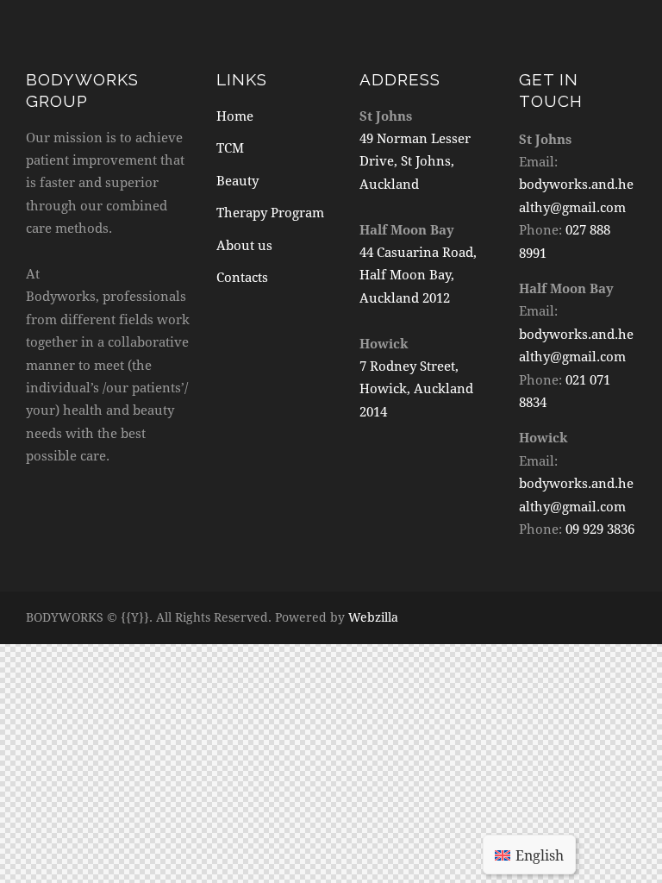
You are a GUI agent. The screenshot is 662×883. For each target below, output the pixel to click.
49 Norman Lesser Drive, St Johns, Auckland (415, 160)
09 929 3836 (599, 528)
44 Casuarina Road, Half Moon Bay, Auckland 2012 (418, 274)
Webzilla (373, 617)
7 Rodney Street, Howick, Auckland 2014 (416, 388)
